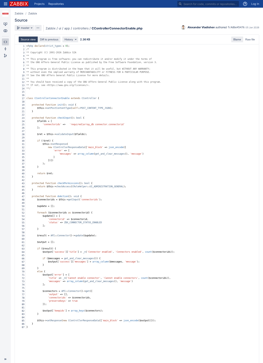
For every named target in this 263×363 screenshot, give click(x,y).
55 (23, 222)
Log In (255, 3)
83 (23, 314)
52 (23, 212)
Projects (39, 3)
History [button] (68, 39)
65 (23, 255)
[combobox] (208, 4)
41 (23, 177)
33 (23, 150)
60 (23, 239)
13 (23, 85)
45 (23, 190)
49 (23, 203)
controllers (81, 28)
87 (23, 327)
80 (23, 304)
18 (23, 101)
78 (23, 297)
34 (23, 154)
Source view (28, 39)
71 (23, 275)
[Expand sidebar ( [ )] (5, 359)
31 (23, 144)
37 (23, 163)
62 (23, 245)
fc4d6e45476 (236, 27)
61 (23, 242)
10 (23, 75)
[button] (5, 4)
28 (23, 134)
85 (23, 320)
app (67, 28)
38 (23, 167)
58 (23, 232)
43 (23, 183)
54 (23, 219)
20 (23, 108)
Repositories (56, 3)
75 (23, 288)
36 (23, 160)
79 (23, 301)
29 (23, 137)
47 (23, 196)
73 (23, 281)
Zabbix (19, 13)
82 (23, 311)
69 (23, 268)
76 (23, 291)
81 (23, 307)
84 (23, 317)
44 (23, 186)
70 (23, 271)
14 (23, 88)
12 (23, 82)
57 (23, 229)
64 (23, 252)
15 (23, 92)
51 (23, 209)
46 (23, 193)
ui (60, 28)
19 (23, 105)
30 (23, 141)
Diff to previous (49, 39)
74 (23, 284)
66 (23, 258)
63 (23, 248)
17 (23, 98)
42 (23, 180)
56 (23, 226)
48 (23, 199)
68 (23, 265)
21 (23, 111)
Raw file (250, 39)
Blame (237, 39)
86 (23, 324)
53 (23, 216)
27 (23, 131)
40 (23, 173)
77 (23, 294)
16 (23, 95)
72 (23, 278)
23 (23, 118)
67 (23, 262)
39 (23, 170)
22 (23, 114)
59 (23, 235)
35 (23, 157)
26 (23, 128)
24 (23, 121)
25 (23, 124)
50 (23, 206)
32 (23, 147)
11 (23, 78)
